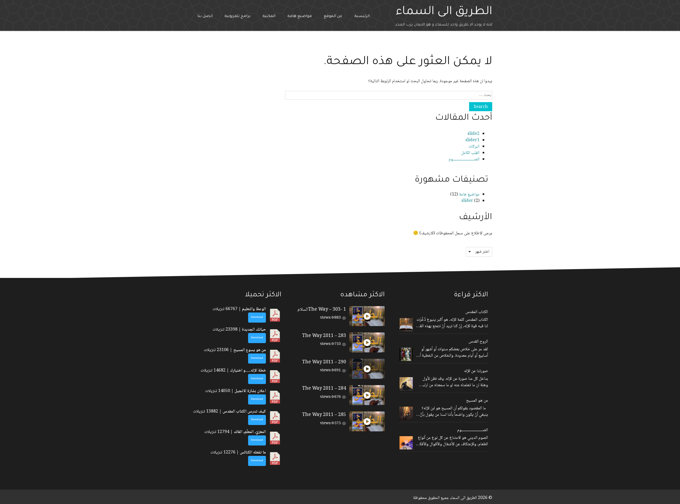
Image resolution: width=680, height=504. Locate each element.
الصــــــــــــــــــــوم (464, 159)
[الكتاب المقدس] (406, 324)
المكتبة (268, 16)
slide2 (473, 134)
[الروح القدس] (406, 354)
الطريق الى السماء (444, 12)
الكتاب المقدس (476, 312)
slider (467, 201)
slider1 (472, 140)
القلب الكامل (470, 153)
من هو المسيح (477, 401)
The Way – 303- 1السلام (322, 310)
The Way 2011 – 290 (324, 362)
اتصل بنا (204, 16)
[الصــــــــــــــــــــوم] (406, 442)
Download (257, 317)
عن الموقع (333, 16)
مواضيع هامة (299, 16)
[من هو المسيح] (406, 413)
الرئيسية (362, 16)
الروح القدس (478, 342)
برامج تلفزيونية (237, 16)
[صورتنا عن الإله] (406, 383)
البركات (474, 146)
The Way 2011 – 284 (324, 389)
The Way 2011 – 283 (324, 336)
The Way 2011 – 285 (324, 415)
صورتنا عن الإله (476, 371)
